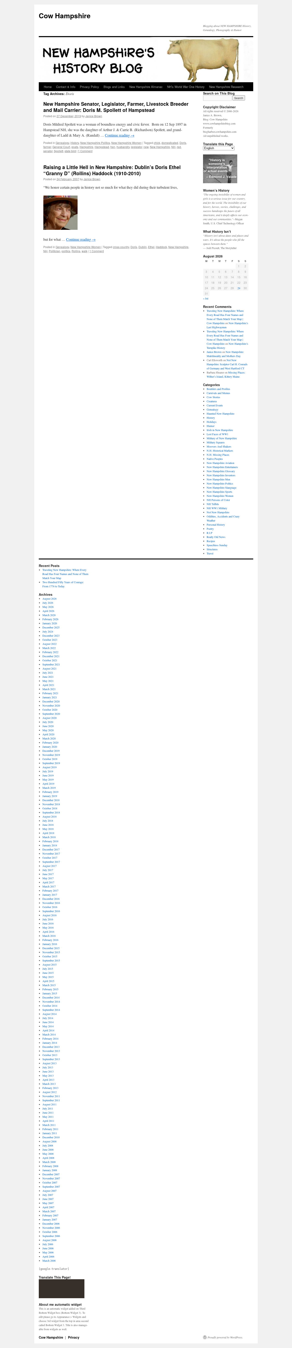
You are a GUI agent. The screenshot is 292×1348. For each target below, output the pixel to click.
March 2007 (49, 1211)
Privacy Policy (89, 87)
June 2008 (48, 1149)
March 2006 (49, 1260)
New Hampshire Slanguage (221, 487)
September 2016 (51, 911)
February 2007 (50, 1215)
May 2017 (48, 878)
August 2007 (49, 1190)
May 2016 (48, 927)
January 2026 (49, 623)
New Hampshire (160, 147)
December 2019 (51, 750)
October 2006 (49, 1232)
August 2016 (49, 915)
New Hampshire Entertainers (222, 467)
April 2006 (48, 1256)
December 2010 (51, 1137)
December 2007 (51, 1174)
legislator (136, 147)
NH (173, 147)
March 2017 (49, 886)
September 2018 (51, 812)
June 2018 (48, 824)
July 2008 (47, 1145)
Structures (212, 549)
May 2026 (48, 607)
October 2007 (49, 1182)
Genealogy (62, 143)
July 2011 (47, 1108)
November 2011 (51, 1096)
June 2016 (48, 923)
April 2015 (48, 981)
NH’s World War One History (186, 87)
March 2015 (49, 985)
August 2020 (49, 718)
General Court (61, 147)
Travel (210, 553)
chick (157, 143)
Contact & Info (65, 87)
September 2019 (51, 763)
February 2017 (50, 890)
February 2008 (50, 1166)
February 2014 (50, 1038)
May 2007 (48, 1203)
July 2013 (47, 1067)
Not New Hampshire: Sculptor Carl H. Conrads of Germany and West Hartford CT (227, 364)
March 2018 (49, 837)
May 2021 (48, 681)
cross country (121, 247)
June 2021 (48, 676)
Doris (183, 143)
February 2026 (50, 619)
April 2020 (48, 734)
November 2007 (51, 1178)
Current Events (215, 405)
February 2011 (50, 1129)
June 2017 (48, 874)
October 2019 (49, 759)
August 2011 (49, 1104)
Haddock (161, 247)
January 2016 (49, 944)
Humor (210, 426)
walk (84, 251)
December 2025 (51, 627)
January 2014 (49, 1042)
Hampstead (102, 147)
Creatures (212, 401)
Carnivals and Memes (218, 393)
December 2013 (51, 1047)
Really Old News (216, 537)
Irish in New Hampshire (220, 430)
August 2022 (49, 644)
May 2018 (48, 829)
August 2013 (49, 1063)
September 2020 (51, 713)
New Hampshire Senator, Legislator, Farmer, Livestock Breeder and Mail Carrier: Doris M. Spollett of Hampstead (115, 106)
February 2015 (50, 989)
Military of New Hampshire (222, 438)
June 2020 (48, 726)
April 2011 (48, 1121)
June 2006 (48, 1248)
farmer (47, 147)
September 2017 (51, 861)
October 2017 (49, 857)
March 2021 (49, 689)
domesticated (170, 143)
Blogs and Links (114, 87)
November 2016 (51, 903)
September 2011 (51, 1100)
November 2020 (51, 705)
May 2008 (48, 1153)
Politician (54, 251)
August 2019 (49, 767)
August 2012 (49, 1092)
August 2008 (49, 1141)
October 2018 (49, 808)
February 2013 (50, 1088)
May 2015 (48, 977)
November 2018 (51, 804)
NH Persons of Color (218, 500)
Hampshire (86, 147)
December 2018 (51, 800)
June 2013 (48, 1071)
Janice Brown (93, 116)
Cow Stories (213, 397)
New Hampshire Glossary (221, 471)
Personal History (216, 524)
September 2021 (51, 664)
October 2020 (49, 709)
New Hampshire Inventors (221, 475)
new (146, 147)
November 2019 (51, 755)
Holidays (211, 422)
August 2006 (49, 1240)
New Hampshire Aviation (220, 463)
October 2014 (49, 1005)
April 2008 (48, 1158)
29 (238, 288)
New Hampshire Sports (219, 491)
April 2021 (48, 685)
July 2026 (47, 602)
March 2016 (49, 936)
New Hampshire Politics (95, 143)
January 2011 (49, 1133)
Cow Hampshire (65, 15)
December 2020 (51, 701)
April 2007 (48, 1207)
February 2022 (50, 652)
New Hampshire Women (126, 143)
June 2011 (48, 1112)
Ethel (151, 247)
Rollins (76, 251)
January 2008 (49, 1170)
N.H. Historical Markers (220, 450)
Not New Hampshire (218, 512)
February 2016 (50, 940)
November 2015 (51, 952)
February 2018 (50, 841)
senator (47, 151)
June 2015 (48, 973)
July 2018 (47, 820)
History (74, 143)
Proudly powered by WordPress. (225, 1337)
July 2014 (47, 1018)
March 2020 (49, 738)
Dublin (142, 247)
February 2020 (50, 742)
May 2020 (48, 730)
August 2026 (49, 598)
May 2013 (48, 1075)
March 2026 (49, 615)
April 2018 (48, 833)
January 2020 (49, 746)
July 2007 (47, 1195)
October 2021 (49, 660)
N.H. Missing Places (218, 454)
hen (112, 147)
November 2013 (51, 1051)
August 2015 (49, 964)
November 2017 (51, 853)
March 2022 (49, 648)
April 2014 (48, 1030)
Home (48, 87)
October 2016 (49, 907)
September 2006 (51, 1236)
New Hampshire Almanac (146, 87)
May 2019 (48, 779)
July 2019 (47, 771)
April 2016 (48, 931)
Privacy (73, 1337)
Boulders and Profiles (218, 389)
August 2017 (49, 866)
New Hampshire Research (226, 87)
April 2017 (48, 882)
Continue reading (119, 135)
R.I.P (209, 533)
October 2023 (49, 639)
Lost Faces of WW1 (217, 434)
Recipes (211, 541)
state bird (70, 151)
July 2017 (47, 870)
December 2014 (51, 997)
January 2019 (49, 796)
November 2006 (51, 1227)
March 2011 (49, 1125)
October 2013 (49, 1055)
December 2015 (51, 948)
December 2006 (51, 1223)
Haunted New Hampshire (220, 413)
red (179, 147)
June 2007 (48, 1199)
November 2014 (51, 1001)
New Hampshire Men (218, 479)
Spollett (58, 151)
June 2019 (48, 775)
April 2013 (48, 1079)
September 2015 (51, 960)
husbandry (123, 147)
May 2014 (48, 1026)
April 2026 (48, 611)
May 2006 (48, 1252)
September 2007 (51, 1186)
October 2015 (49, 956)
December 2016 (51, 898)
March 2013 (49, 1084)
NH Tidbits (213, 504)
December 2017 (51, 849)
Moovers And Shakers (219, 446)
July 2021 (47, 672)
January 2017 (49, 894)
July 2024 (47, 631)
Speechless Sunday (217, 545)
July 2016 (47, 919)
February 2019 (50, 792)
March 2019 (49, 787)
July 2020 (47, 722)
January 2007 (49, 1219)
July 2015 (47, 968)
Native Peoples (215, 459)
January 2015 (49, 993)
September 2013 (51, 1059)
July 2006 (47, 1244)
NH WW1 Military (217, 508)
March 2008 (49, 1162)
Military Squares (216, 442)
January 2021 (49, 697)
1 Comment (85, 151)
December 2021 (51, 656)
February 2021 (50, 693)
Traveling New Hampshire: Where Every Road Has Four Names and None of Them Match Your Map (65, 574)
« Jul (205, 298)
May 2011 (48, 1116)
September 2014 (51, 1010)
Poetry (210, 528)
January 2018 (49, 845)
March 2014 (49, 1034)
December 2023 (51, 635)
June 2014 (48, 1022)
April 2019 (48, 783)
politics (66, 251)
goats (74, 147)
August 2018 (49, 816)
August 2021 (49, 668)
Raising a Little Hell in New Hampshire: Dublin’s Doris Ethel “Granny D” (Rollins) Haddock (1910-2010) (112, 170)
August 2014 (49, 1014)
